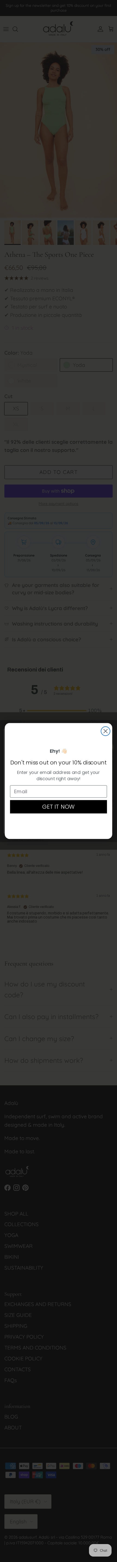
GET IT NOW (58, 807)
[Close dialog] (105, 731)
